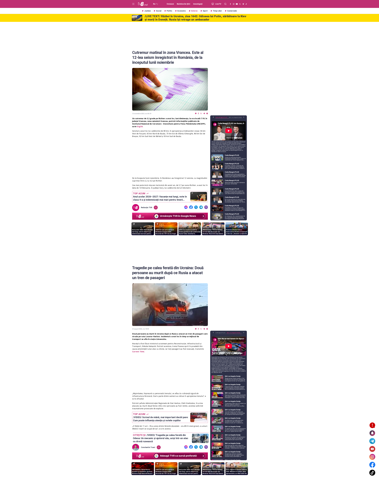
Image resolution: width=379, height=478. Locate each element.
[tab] (222, 118)
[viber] (207, 113)
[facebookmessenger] (196, 113)
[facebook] (198, 113)
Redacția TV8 (146, 207)
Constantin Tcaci (148, 447)
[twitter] (201, 113)
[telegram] (204, 113)
